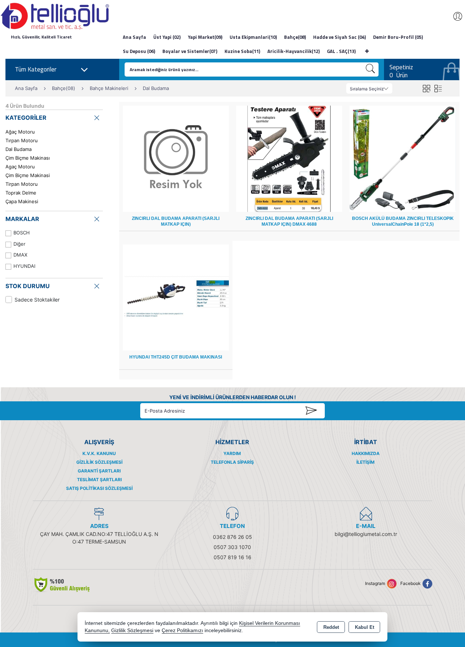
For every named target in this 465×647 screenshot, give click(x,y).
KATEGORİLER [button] (25, 117)
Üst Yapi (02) (167, 37)
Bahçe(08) (295, 37)
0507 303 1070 (232, 547)
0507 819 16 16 (232, 557)
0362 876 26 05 (232, 537)
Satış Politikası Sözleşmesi (99, 488)
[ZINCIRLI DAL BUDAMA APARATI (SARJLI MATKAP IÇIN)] (176, 158)
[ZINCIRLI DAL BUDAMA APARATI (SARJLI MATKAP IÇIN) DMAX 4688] (289, 158)
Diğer (19, 244)
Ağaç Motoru (20, 132)
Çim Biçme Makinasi (27, 175)
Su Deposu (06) (139, 51)
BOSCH (21, 233)
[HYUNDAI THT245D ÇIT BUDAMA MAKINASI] (176, 297)
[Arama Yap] (371, 69)
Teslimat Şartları (99, 479)
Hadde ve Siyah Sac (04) (339, 37)
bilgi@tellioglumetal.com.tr (366, 534)
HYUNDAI (24, 266)
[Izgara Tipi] (426, 88)
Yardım (232, 453)
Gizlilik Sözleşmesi (99, 462)
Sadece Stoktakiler (37, 299)
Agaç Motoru (20, 166)
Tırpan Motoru (21, 140)
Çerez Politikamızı (182, 630)
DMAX (20, 255)
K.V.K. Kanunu (99, 453)
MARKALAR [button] (22, 218)
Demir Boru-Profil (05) (398, 37)
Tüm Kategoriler (35, 69)
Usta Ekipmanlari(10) (253, 37)
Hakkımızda (366, 453)
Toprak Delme (20, 193)
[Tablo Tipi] (437, 88)
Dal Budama (18, 149)
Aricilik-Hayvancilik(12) (293, 51)
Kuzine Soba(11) (242, 51)
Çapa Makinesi (21, 201)
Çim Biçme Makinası (27, 158)
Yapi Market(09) (205, 37)
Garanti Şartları (99, 471)
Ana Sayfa (134, 37)
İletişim (365, 462)
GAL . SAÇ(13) (341, 51)
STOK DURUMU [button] (27, 286)
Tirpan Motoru (21, 184)
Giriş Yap (454, 16)
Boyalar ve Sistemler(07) (189, 51)
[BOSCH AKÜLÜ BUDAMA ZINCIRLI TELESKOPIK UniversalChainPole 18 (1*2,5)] (402, 158)
